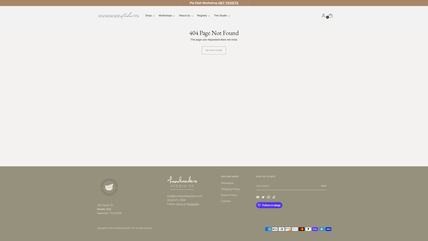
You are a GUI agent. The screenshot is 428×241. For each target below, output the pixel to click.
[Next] (248, 3)
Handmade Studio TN (124, 228)
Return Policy (229, 195)
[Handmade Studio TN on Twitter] (263, 197)
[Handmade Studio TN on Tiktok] (274, 197)
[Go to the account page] (322, 15)
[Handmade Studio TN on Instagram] (269, 197)
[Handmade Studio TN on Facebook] (258, 197)
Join (323, 186)
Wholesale (227, 183)
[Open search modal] (315, 15)
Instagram (193, 204)
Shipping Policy (230, 189)
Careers (226, 201)
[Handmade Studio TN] (118, 15)
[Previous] (179, 3)
